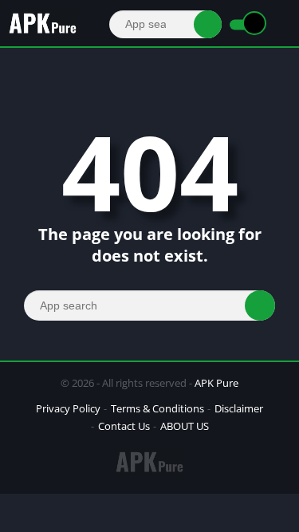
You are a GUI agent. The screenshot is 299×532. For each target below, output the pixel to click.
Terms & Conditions (157, 408)
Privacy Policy (68, 408)
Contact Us (124, 426)
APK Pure (216, 383)
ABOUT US (184, 426)
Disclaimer (238, 408)
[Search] (208, 24)
